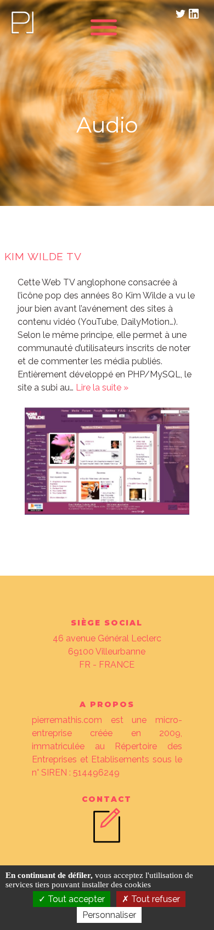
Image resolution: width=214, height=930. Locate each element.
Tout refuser (154, 899)
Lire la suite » (102, 387)
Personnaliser (109, 915)
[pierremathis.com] (22, 32)
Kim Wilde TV (43, 256)
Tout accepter (75, 899)
